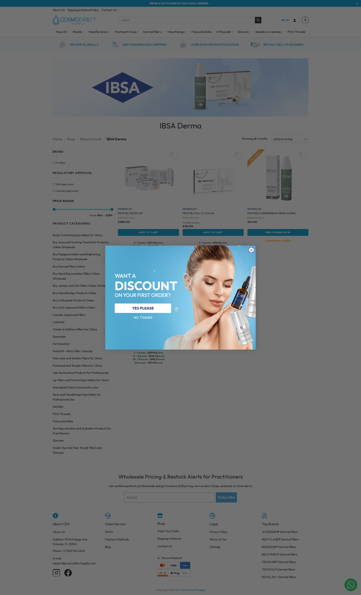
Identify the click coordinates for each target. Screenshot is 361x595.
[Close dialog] (251, 250)
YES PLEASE (143, 308)
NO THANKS (143, 317)
